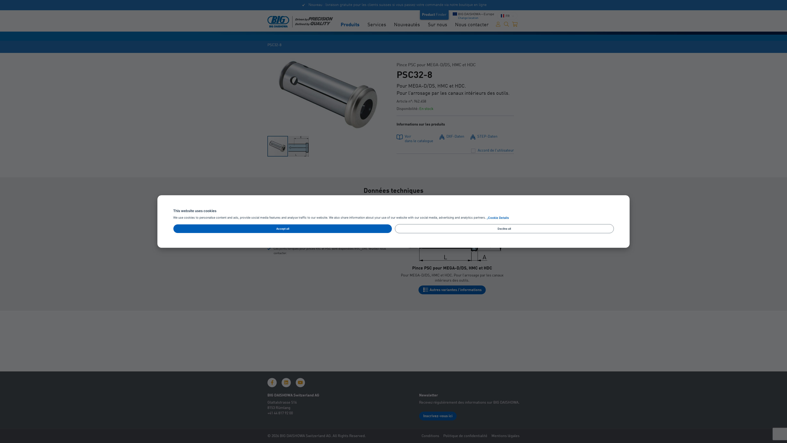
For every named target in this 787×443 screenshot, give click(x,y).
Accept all (282, 228)
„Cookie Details (498, 217)
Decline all (504, 228)
